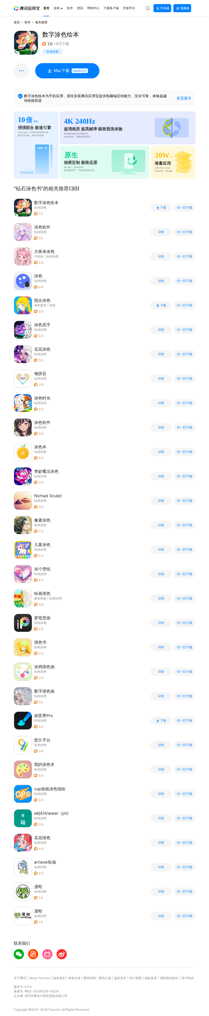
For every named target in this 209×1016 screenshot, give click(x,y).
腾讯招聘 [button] (90, 978)
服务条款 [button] (59, 978)
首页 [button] (17, 22)
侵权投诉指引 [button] (169, 978)
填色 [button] (52, 305)
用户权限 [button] (135, 978)
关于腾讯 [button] (20, 978)
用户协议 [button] (187, 978)
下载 (163, 207)
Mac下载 (70, 70)
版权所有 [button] (120, 978)
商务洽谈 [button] (74, 978)
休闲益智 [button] (40, 305)
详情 (161, 232)
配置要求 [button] (184, 98)
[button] (27, 8)
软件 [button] (27, 22)
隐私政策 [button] (151, 978)
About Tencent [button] (39, 978)
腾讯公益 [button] (105, 978)
